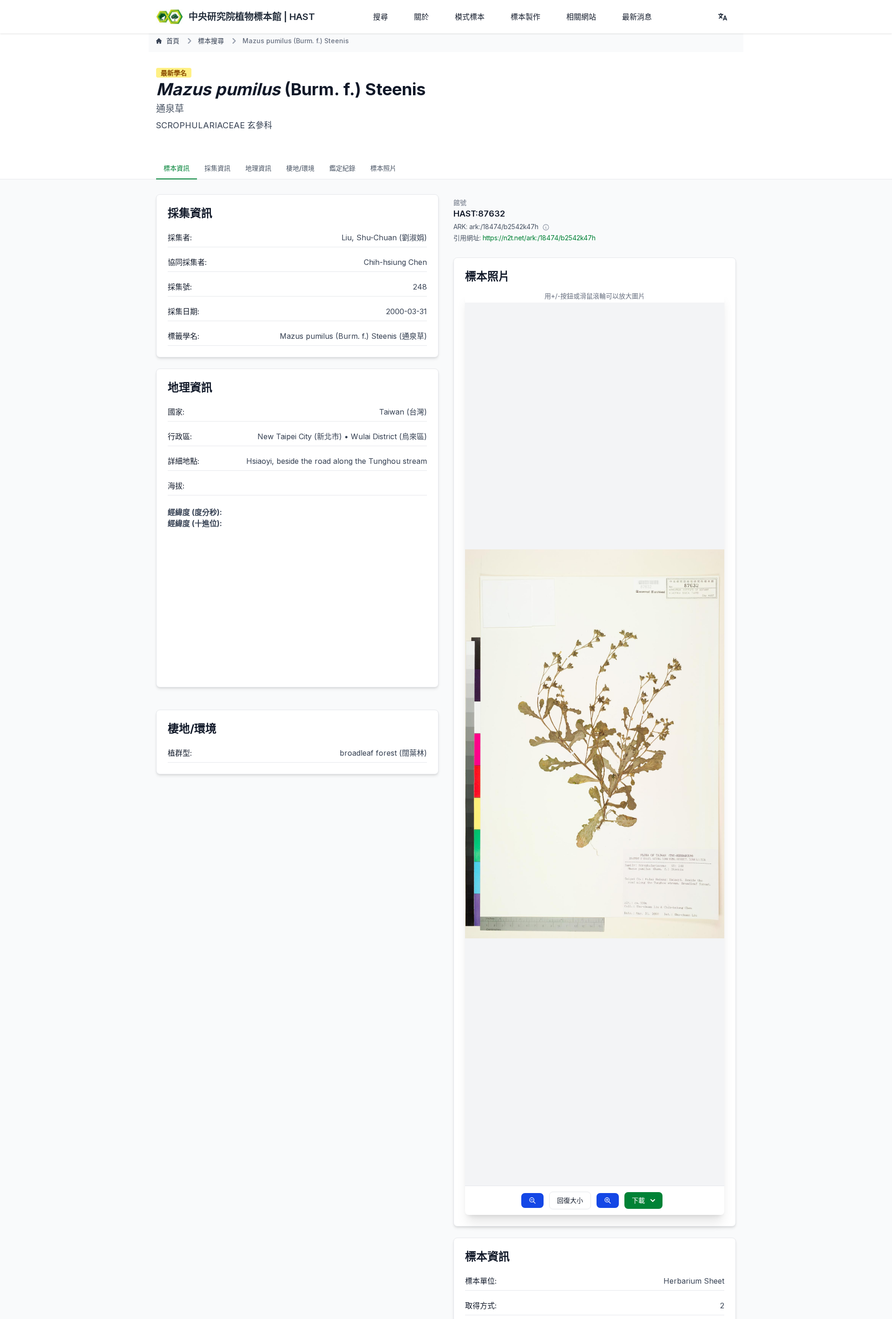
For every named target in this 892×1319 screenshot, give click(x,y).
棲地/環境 (300, 168)
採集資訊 (217, 168)
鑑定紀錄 (342, 168)
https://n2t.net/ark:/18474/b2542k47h (539, 238)
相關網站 (581, 16)
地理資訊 (258, 168)
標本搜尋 (211, 41)
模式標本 (470, 16)
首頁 (172, 41)
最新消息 (637, 16)
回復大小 (570, 1200)
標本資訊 (177, 168)
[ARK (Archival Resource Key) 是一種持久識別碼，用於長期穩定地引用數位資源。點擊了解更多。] (546, 226)
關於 (421, 16)
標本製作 (525, 16)
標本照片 (383, 168)
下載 (638, 1200)
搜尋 (380, 16)
